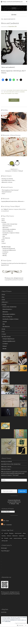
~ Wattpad (4, 253)
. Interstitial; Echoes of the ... (8, 180)
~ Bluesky (4, 255)
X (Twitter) (14, 171)
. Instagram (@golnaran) (8, 338)
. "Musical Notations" (6, 191)
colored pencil (18, 533)
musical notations (18, 538)
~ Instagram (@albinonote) (8, 250)
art (5, 91)
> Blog (2, 297)
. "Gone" (3, 193)
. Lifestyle (4, 321)
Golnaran (21, 91)
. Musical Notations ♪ (7, 309)
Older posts (14, 100)
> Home (3, 294)
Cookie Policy (7, 621)
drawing (4, 535)
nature (24, 538)
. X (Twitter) (5, 343)
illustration (15, 535)
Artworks (9, 90)
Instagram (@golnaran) (14, 500)
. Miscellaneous (6, 326)
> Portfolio (3, 304)
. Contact (3, 243)
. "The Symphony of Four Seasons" (10, 190)
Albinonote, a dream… (6, 466)
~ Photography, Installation (8, 229)
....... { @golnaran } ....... (14, 169)
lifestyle (6, 538)
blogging (11, 533)
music (10, 538)
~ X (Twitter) (4, 252)
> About (3, 299)
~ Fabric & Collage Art (7, 231)
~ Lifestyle (4, 234)
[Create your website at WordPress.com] (14, 1)
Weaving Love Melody (6, 461)
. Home (3, 218)
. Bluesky (4, 348)
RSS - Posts (6, 520)
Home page (4, 548)
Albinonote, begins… (6, 469)
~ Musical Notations (6, 225)
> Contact (3, 334)
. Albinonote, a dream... (7, 182)
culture (24, 533)
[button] (9, 358)
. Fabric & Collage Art (7, 316)
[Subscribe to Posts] (2, 520)
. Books (3, 239)
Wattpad (21, 171)
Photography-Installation (20, 90)
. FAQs (2, 241)
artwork (6, 533)
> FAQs (3, 331)
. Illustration (5, 311)
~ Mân (3, 236)
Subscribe (22, 491)
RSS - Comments (7, 524)
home (2, 93)
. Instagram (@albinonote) (8, 341)
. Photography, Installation (8, 314)
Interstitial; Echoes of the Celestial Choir (10, 464)
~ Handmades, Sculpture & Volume (10, 232)
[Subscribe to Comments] (2, 524)
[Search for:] (14, 480)
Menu (14, 14)
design (17, 91)
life (2, 538)
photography (8, 93)
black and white (10, 91)
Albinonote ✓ (21, 201)
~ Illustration (4, 227)
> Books (3, 329)
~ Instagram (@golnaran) (8, 248)
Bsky (17, 503)
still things (15, 93)
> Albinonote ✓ (5, 302)
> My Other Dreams (6, 336)
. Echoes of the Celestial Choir (9, 306)
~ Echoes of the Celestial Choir (9, 224)
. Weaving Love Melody (7, 178)
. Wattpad (4, 346)
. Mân (3, 324)
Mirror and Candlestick (10, 23)
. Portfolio (3, 222)
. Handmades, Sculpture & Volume (10, 319)
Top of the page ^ (5, 550)
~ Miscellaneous (5, 238)
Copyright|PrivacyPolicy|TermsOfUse (14, 279)
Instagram (8, 171)
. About (3, 220)
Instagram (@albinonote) (14, 502)
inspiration (21, 535)
